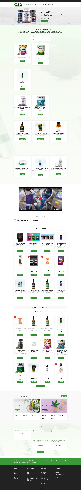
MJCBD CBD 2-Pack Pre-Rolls (20, 290)
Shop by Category (41, 307)
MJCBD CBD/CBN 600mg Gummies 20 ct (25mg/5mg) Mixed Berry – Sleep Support (40, 108)
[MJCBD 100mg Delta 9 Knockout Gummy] (47, 237)
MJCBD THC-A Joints (20, 266)
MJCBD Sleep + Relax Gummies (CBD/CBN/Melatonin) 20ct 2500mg (61, 244)
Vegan (63, 247)
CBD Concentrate (43, 480)
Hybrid (44, 245)
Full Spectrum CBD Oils (32, 292)
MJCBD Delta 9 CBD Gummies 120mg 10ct (47, 351)
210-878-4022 (57, 469)
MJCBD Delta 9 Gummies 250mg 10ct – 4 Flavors (33, 351)
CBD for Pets (47, 268)
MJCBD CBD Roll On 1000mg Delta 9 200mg (58, 168)
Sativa (52, 245)
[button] (40, 63)
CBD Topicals (27, 169)
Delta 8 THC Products (21, 245)
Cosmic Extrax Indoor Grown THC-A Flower (34, 267)
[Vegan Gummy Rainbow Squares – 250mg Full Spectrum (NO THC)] (40, 50)
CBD (17, 134)
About (14, 471)
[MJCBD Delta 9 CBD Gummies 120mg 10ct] (22, 50)
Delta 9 (25, 57)
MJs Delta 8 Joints (30, 477)
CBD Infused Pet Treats (47, 266)
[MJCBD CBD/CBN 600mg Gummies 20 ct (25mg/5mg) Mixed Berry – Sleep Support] (40, 101)
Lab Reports (15, 473)
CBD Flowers (15, 291)
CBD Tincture (43, 473)
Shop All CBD (64, 396)
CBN (64, 246)
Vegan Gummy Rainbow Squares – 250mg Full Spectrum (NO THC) (40, 56)
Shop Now (44, 20)
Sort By (47, 307)
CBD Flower (43, 418)
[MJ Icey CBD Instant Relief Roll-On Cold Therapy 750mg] (40, 162)
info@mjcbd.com (57, 471)
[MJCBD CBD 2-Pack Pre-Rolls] (20, 284)
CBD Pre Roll (19, 291)
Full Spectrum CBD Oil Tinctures (22, 133)
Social (14, 474)
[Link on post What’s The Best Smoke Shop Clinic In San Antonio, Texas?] (40, 434)
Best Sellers (16, 57)
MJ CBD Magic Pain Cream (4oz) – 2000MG (22, 168)
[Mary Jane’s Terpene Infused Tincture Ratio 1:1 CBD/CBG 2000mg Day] (22, 75)
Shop (14, 472)
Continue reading (22, 433)
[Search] (59, 4)
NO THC (47, 58)
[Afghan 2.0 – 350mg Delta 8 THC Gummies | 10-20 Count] (20, 237)
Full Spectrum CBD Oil (62, 415)
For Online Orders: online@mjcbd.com (57, 473)
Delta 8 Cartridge (29, 474)
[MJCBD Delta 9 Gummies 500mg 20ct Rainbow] (61, 284)
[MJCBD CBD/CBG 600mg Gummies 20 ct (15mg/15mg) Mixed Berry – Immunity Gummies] (20, 367)
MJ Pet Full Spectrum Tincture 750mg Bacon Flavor (47, 374)
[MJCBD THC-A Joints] (20, 260)
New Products (28, 57)
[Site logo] (18, 4)
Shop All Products (34, 307)
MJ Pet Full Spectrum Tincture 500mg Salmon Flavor (61, 374)
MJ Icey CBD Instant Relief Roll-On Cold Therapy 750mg (40, 169)
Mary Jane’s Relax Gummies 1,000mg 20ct (33, 244)
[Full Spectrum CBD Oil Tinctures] (22, 127)
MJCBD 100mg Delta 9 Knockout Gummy (47, 244)
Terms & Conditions (16, 478)
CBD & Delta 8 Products (21, 57)
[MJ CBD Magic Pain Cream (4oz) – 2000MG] (22, 162)
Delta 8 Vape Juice (30, 471)
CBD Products (47, 109)
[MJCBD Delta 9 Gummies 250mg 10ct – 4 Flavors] (33, 344)
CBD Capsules (44, 415)
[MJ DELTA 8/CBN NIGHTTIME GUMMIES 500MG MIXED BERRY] (22, 101)
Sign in (15, 477)
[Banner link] (27, 406)
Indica (46, 245)
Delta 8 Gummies (22, 109)
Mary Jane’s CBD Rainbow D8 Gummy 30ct (20, 351)
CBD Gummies (40, 58)
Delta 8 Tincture (17, 415)
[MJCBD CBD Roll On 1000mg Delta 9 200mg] (58, 162)
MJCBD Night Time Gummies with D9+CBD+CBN (60, 267)
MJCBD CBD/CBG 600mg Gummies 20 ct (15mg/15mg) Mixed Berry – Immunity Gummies (20, 374)
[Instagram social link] (57, 479)
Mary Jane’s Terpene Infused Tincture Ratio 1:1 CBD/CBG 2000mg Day (22, 82)
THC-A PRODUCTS (22, 268)
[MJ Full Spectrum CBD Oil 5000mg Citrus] (58, 127)
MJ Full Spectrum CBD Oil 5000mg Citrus (58, 133)
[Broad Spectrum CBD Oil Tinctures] (47, 284)
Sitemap (15, 479)
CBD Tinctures (24, 134)
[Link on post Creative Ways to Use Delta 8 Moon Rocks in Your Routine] (58, 434)
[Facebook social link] (55, 479)
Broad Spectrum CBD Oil (47, 291)
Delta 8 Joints (25, 415)
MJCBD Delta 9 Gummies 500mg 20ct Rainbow (61, 291)
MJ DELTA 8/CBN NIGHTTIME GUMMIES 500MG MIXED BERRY (22, 108)
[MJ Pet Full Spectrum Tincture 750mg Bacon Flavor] (47, 367)
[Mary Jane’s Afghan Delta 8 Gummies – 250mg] (40, 127)
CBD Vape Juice (53, 415)
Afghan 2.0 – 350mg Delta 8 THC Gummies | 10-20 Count (20, 244)
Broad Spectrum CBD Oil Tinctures (47, 290)
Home (14, 469)
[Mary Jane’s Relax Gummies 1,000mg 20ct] (33, 237)
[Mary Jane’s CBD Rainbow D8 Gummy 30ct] (20, 344)
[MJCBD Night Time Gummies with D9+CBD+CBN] (61, 260)
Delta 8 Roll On (34, 415)
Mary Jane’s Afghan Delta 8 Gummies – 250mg (40, 133)
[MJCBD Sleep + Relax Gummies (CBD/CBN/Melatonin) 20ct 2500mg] (61, 237)
